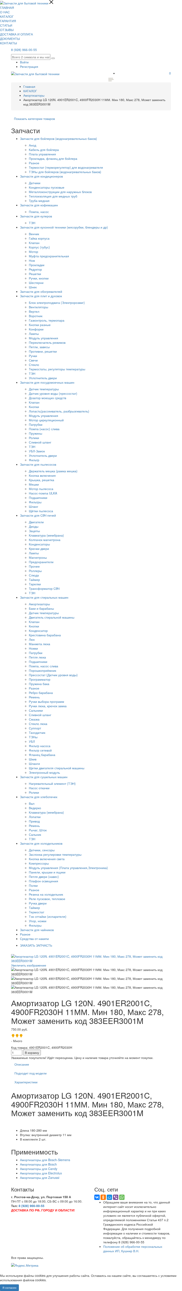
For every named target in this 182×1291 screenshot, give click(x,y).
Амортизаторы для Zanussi (39, 1177)
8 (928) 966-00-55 (24, 49)
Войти (24, 62)
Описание (21, 1064)
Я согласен (9, 1287)
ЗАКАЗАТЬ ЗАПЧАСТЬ (36, 945)
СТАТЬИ (6, 25)
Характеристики (26, 1082)
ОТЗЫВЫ (7, 29)
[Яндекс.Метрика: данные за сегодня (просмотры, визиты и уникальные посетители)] (24, 1265)
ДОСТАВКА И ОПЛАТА (16, 34)
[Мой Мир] (109, 1197)
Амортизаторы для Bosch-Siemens (45, 1160)
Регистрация (29, 66)
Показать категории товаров (34, 118)
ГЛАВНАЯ (7, 7)
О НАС (5, 12)
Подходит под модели (30, 1073)
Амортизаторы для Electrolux (41, 1173)
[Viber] (115, 1197)
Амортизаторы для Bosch (38, 1164)
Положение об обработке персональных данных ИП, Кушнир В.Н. (132, 1248)
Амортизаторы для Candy (38, 1168)
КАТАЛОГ (7, 16)
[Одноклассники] (103, 1197)
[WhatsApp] (122, 1197)
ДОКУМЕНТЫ (10, 38)
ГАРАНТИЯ (8, 21)
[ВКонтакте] (97, 1197)
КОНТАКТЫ (8, 43)
